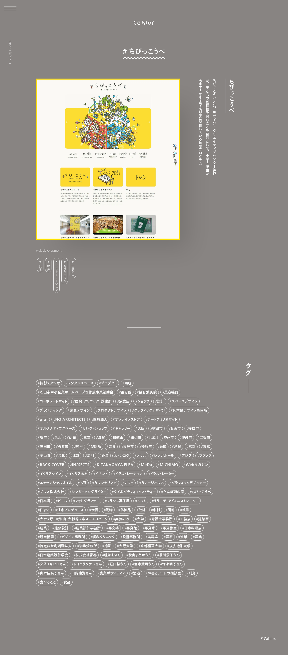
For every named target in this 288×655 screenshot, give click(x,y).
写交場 (113, 528)
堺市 (43, 437)
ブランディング (51, 410)
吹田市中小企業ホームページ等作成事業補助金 (76, 392)
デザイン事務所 (73, 537)
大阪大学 (126, 546)
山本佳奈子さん (52, 573)
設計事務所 (131, 537)
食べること (48, 582)
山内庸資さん (81, 573)
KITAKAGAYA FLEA (115, 464)
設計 (160, 401)
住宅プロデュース (70, 510)
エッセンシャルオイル (56, 482)
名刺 (156, 510)
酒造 (136, 573)
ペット (141, 501)
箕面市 (175, 428)
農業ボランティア (113, 573)
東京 (206, 446)
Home (10, 43)
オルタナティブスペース (57, 428)
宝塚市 (204, 437)
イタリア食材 (78, 473)
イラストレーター (162, 473)
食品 (67, 582)
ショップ (143, 401)
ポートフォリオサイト (162, 419)
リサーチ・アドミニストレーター (176, 501)
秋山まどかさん (140, 555)
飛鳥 (192, 573)
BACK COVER (52, 464)
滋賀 (101, 437)
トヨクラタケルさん (88, 564)
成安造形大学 (180, 546)
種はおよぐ (112, 555)
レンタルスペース (80, 383)
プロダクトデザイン (112, 410)
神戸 (48, 267)
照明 (128, 383)
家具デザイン (80, 410)
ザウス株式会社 (52, 491)
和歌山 (118, 437)
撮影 (108, 546)
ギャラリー (122, 428)
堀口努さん (118, 564)
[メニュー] (10, 7)
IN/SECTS (80, 464)
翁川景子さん (169, 555)
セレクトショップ (95, 428)
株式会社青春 (86, 555)
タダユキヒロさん (53, 564)
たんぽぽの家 (173, 491)
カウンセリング (105, 482)
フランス (205, 455)
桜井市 (63, 446)
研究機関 (47, 537)
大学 (140, 519)
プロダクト (109, 383)
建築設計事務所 (88, 528)
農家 (169, 537)
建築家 (203, 519)
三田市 (45, 446)
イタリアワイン (50, 473)
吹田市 (157, 428)
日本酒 (45, 501)
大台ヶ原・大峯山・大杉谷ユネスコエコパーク (74, 519)
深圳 (90, 455)
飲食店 (124, 401)
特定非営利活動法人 (56, 546)
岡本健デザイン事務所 (190, 410)
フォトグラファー (87, 501)
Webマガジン (197, 464)
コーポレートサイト (53, 401)
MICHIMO (169, 464)
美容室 (153, 537)
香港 (105, 455)
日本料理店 (193, 528)
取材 (142, 510)
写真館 (131, 528)
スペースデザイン (185, 401)
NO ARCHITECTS (70, 419)
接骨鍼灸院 (148, 392)
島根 (177, 446)
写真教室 (170, 528)
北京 (76, 455)
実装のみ (73, 270)
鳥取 (163, 446)
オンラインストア (127, 419)
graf (44, 419)
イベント (101, 473)
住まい (45, 510)
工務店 (185, 519)
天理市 (128, 446)
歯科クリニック (104, 537)
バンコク (122, 455)
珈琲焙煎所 (88, 546)
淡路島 (96, 446)
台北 (61, 455)
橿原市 (146, 446)
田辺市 (136, 437)
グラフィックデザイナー (189, 482)
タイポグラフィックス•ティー (135, 491)
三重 (87, 437)
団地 (171, 510)
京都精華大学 (151, 546)
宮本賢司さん (144, 564)
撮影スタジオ (50, 383)
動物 (109, 510)
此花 (72, 437)
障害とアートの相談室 (164, 573)
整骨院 (126, 392)
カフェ (129, 482)
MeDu (146, 464)
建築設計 (61, 528)
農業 (198, 537)
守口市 (193, 428)
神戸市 (168, 437)
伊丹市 (187, 437)
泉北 (58, 437)
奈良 (112, 446)
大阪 (141, 428)
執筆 (185, 510)
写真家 (149, 528)
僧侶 (94, 510)
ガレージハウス (152, 482)
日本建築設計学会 (54, 555)
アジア (187, 455)
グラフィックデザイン (149, 410)
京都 (192, 446)
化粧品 (125, 510)
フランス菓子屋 (118, 501)
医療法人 (100, 419)
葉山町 (45, 455)
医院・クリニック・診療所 (93, 401)
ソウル (141, 455)
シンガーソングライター (88, 491)
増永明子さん (172, 564)
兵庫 (40, 267)
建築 (43, 528)
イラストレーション (56, 278)
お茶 (83, 482)
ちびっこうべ (64, 273)
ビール (63, 501)
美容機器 (171, 392)
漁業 (183, 537)
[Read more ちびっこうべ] (144, 186)
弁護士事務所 (162, 519)
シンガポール (164, 455)
